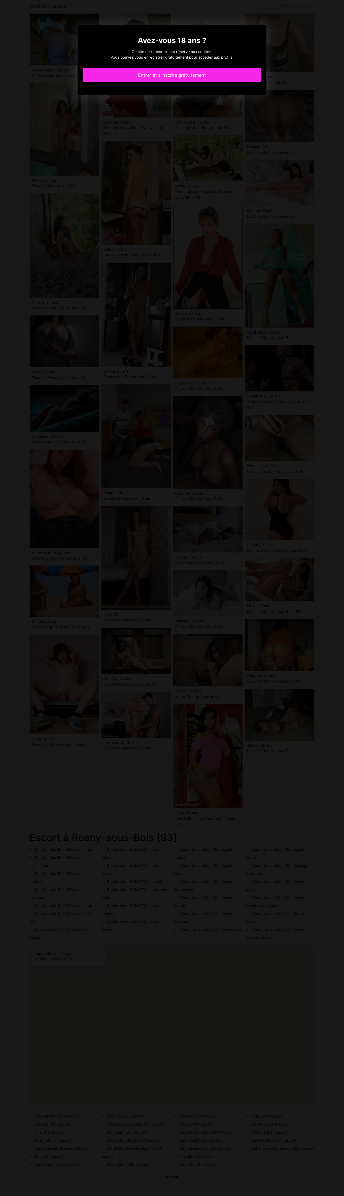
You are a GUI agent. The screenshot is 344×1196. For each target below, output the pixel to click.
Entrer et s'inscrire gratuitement (172, 75)
